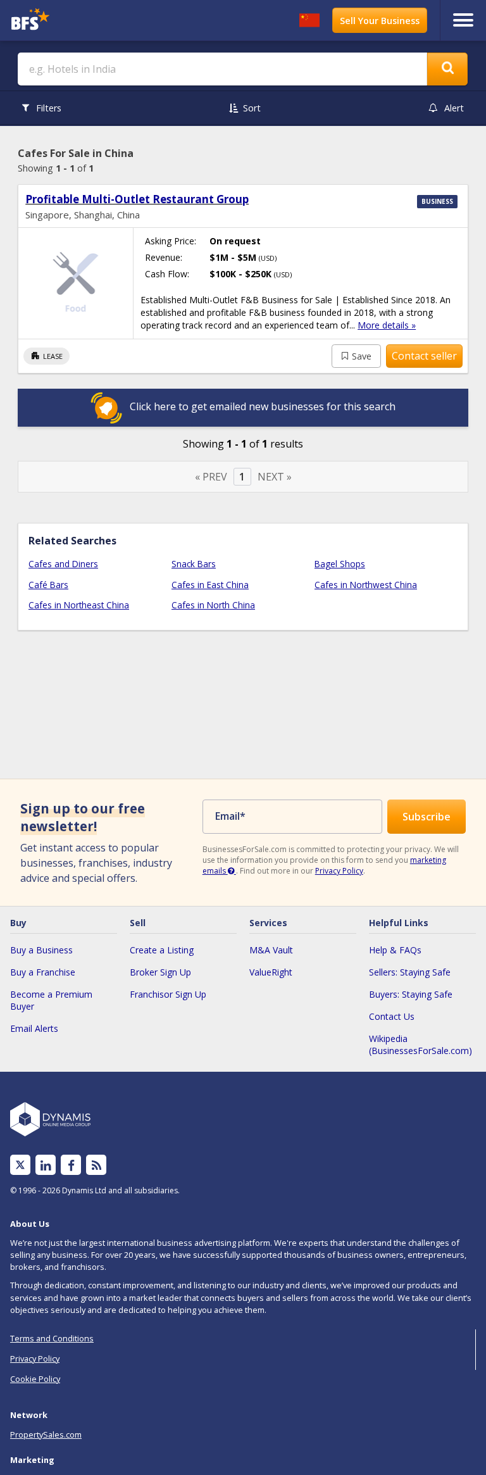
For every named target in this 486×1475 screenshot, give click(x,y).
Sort (252, 108)
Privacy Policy (339, 870)
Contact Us (391, 1016)
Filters (48, 108)
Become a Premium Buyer (51, 1000)
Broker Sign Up (160, 972)
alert (454, 108)
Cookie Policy (35, 1378)
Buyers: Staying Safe (410, 994)
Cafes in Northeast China (78, 605)
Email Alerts (34, 1028)
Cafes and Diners (63, 564)
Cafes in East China (210, 585)
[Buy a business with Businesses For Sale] (65, 21)
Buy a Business (41, 950)
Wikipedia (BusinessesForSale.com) (420, 1044)
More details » (387, 325)
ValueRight (270, 972)
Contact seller (424, 356)
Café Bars (48, 585)
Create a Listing (162, 950)
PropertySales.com (46, 1434)
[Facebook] (71, 1165)
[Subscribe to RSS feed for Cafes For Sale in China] (96, 1165)
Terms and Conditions (52, 1338)
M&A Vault (271, 950)
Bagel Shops (340, 564)
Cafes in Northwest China (366, 585)
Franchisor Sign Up (168, 994)
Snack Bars (193, 564)
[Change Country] (309, 20)
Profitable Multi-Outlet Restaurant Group (137, 199)
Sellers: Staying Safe (410, 972)
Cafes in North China (213, 605)
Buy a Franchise (42, 972)
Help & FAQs (395, 950)
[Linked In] (45, 1165)
